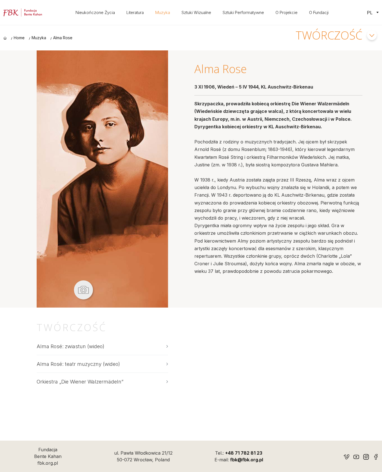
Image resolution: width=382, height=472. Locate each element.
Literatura (135, 12)
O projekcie (286, 12)
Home (19, 38)
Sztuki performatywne (243, 12)
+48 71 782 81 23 (243, 453)
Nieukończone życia (95, 12)
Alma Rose (62, 38)
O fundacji (319, 12)
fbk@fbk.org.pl (246, 459)
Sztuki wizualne (196, 12)
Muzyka (162, 12)
